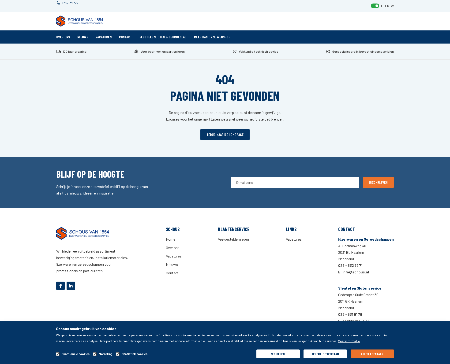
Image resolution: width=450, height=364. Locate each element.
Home (170, 239)
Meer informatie (349, 341)
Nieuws (82, 37)
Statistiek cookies (134, 354)
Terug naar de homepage (225, 134)
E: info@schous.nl (353, 272)
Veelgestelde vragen (233, 239)
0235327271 (70, 3)
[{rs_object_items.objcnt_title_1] (60, 286)
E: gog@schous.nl (353, 321)
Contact (125, 37)
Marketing (105, 354)
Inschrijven (378, 182)
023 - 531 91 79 (350, 314)
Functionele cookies (76, 354)
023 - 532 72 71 (350, 265)
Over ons (63, 37)
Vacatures (103, 37)
